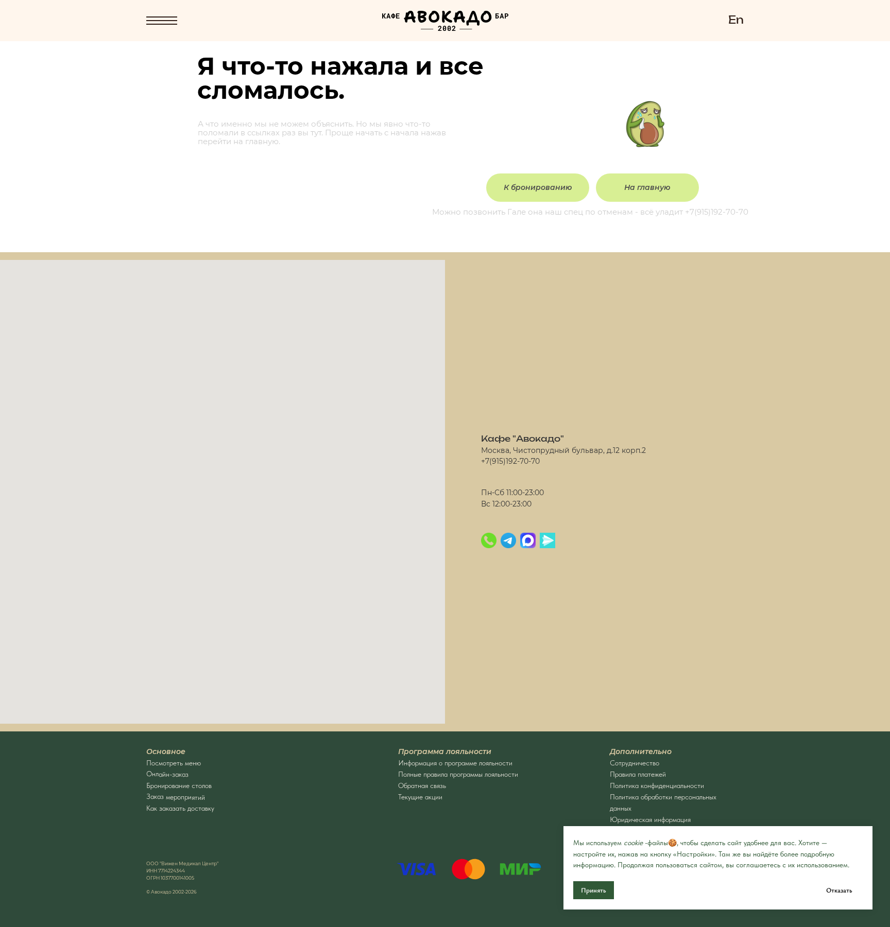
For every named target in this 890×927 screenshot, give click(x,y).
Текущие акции (420, 797)
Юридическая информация (650, 819)
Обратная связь (422, 785)
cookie (633, 842)
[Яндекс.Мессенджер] (547, 540)
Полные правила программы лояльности (458, 774)
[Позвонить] (489, 540)
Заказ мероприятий (175, 796)
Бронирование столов (179, 785)
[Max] (528, 540)
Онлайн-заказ (167, 773)
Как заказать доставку (180, 808)
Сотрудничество (634, 763)
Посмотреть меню (173, 763)
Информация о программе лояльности (455, 763)
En (736, 20)
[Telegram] (508, 540)
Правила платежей (638, 774)
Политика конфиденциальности (657, 785)
